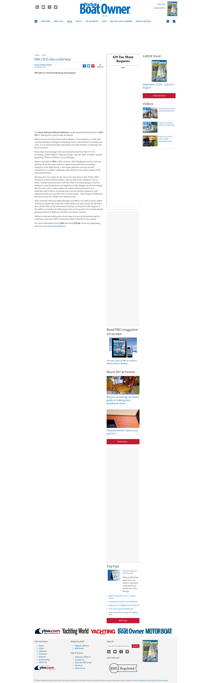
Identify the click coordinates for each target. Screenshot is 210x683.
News (44, 55)
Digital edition (159, 8)
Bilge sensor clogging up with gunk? (124, 605)
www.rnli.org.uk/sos (56, 226)
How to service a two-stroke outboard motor (165, 139)
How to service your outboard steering (167, 109)
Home (37, 55)
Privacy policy (151, 680)
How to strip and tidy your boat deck (166, 124)
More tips (123, 620)
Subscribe (161, 4)
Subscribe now (113, 658)
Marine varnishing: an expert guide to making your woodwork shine (123, 400)
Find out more (159, 96)
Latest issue (152, 56)
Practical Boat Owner (43, 65)
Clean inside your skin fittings (129, 572)
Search (135, 646)
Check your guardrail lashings (121, 609)
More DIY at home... (122, 372)
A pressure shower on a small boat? (123, 601)
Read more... (123, 441)
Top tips (113, 566)
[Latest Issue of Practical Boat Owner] (172, 9)
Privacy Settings (162, 680)
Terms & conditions (139, 680)
